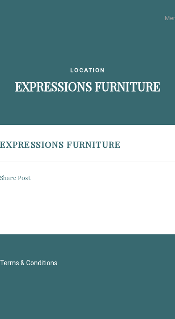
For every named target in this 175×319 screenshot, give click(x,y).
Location (87, 70)
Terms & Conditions (28, 263)
